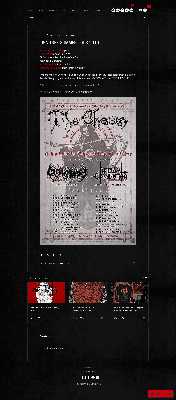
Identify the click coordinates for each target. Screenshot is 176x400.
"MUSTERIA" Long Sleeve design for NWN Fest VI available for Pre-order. (128, 309)
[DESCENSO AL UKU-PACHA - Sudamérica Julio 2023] (88, 292)
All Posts (31, 17)
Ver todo (145, 278)
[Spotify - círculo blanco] (113, 10)
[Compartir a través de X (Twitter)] (48, 255)
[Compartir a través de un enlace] (60, 255)
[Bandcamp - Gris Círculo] (145, 10)
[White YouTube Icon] (140, 10)
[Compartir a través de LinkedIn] (54, 255)
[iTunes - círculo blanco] (122, 10)
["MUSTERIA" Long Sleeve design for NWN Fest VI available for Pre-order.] (129, 292)
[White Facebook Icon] (136, 10)
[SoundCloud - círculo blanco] (131, 10)
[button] (149, 5)
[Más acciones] (134, 35)
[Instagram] (127, 10)
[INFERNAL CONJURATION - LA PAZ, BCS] (46, 292)
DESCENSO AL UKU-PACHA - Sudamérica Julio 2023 (84, 309)
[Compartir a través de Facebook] (41, 255)
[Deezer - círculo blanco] (118, 10)
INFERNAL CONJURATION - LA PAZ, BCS (45, 309)
